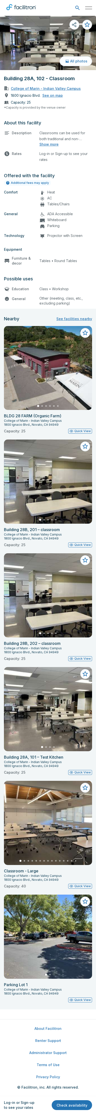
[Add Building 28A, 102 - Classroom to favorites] (87, 25)
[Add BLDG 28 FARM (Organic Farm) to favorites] (85, 333)
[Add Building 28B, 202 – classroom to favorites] (85, 560)
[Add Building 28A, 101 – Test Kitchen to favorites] (85, 674)
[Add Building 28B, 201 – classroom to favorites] (85, 446)
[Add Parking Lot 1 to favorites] (85, 901)
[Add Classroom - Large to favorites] (85, 788)
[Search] (77, 8)
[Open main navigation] (88, 7)
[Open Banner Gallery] (48, 43)
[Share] (74, 25)
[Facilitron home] (21, 11)
